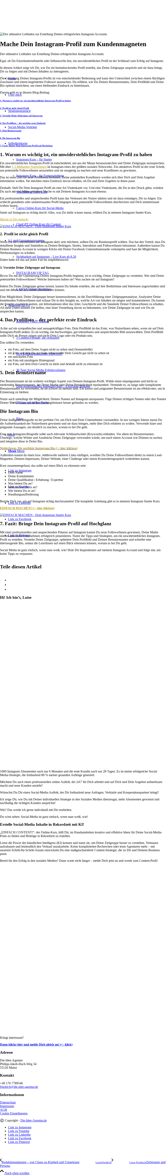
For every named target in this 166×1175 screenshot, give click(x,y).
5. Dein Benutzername (10, 130)
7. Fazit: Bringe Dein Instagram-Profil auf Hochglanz (26, 145)
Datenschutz (8, 1102)
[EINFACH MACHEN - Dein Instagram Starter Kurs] (35, 226)
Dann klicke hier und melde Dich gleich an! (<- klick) (36, 1044)
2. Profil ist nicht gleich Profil (14, 108)
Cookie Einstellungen (14, 1113)
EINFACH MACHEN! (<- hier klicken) (27, 508)
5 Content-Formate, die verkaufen (37, 337)
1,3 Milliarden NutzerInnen (29, 166)
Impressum (7, 1106)
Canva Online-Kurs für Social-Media (40, 208)
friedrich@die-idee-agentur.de (19, 1087)
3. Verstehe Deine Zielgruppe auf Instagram (21, 115)
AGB (3, 1109)
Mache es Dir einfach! (14, 219)
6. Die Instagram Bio (10, 138)
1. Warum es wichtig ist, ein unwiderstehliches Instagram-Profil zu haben (35, 100)
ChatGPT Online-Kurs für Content (38, 224)
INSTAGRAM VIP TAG (32, 273)
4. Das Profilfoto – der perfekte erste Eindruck (23, 123)
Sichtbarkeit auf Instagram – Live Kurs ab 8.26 (46, 256)
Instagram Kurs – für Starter (34, 159)
